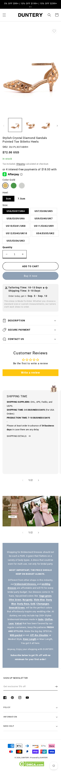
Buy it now (30, 275)
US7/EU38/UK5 (44, 211)
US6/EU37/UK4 (16, 211)
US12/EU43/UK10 (16, 233)
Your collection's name (24, 511)
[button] (4, 15)
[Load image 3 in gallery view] (46, 125)
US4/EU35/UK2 (45, 233)
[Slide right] (57, 125)
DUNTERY (25, 758)
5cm (8, 198)
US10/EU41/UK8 (16, 226)
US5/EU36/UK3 (16, 240)
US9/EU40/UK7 (44, 218)
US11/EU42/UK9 (44, 226)
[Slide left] (3, 125)
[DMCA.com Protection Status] (31, 765)
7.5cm (21, 198)
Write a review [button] (30, 372)
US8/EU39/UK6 (16, 218)
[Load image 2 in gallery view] (30, 125)
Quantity (7, 247)
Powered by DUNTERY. (39, 758)
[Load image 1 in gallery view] (15, 125)
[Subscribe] (56, 686)
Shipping (20, 164)
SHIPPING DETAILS (16, 436)
